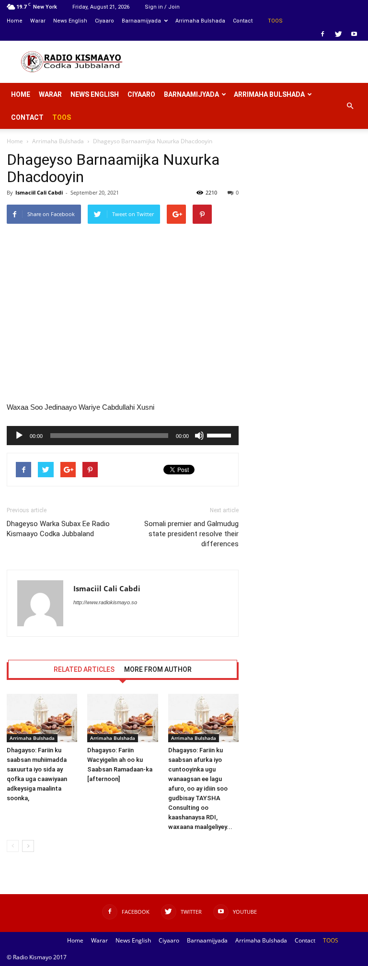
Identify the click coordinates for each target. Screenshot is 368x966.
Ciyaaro (104, 21)
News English (70, 21)
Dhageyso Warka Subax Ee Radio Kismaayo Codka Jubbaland (58, 528)
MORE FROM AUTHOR (158, 669)
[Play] (19, 435)
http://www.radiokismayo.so (105, 602)
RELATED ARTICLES (84, 669)
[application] (123, 435)
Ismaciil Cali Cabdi (39, 192)
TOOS (275, 21)
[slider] (220, 434)
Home (15, 21)
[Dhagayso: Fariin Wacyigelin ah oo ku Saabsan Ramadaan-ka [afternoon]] (122, 718)
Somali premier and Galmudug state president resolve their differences (191, 533)
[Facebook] (322, 34)
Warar (38, 21)
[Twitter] (338, 34)
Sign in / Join (162, 7)
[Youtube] (354, 34)
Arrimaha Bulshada (200, 21)
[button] (349, 105)
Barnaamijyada (141, 21)
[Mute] (199, 435)
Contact (243, 21)
